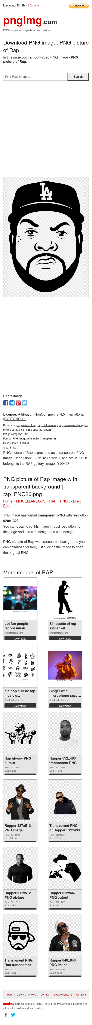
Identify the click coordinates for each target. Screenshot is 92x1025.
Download (20, 638)
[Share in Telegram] (12, 402)
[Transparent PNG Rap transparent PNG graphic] (20, 935)
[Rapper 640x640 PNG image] (65, 935)
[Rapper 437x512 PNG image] (20, 801)
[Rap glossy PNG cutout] (20, 733)
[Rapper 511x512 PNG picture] (20, 868)
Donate (44, 994)
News (32, 994)
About (9, 994)
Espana (34, 5)
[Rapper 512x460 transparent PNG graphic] (65, 733)
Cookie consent (62, 994)
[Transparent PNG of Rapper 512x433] (65, 801)
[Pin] (18, 402)
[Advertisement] (46, 130)
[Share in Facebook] (5, 402)
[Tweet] (24, 402)
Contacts (81, 994)
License (21, 994)
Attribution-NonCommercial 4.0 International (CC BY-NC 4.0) (44, 416)
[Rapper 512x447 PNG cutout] (65, 868)
